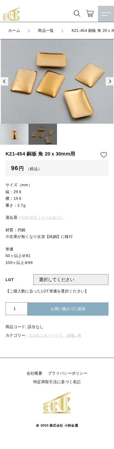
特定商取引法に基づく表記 (57, 382)
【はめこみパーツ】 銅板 (51, 335)
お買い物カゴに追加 (68, 309)
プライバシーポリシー (67, 373)
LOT (10, 279)
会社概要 (34, 373)
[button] (4, 81)
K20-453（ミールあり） (42, 217)
